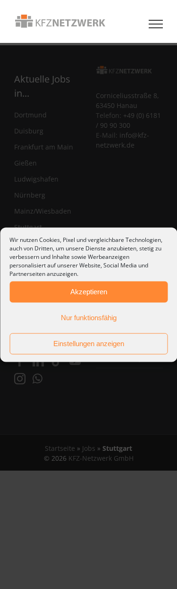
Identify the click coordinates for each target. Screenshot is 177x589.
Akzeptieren (88, 292)
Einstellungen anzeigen (88, 344)
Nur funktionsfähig (89, 318)
